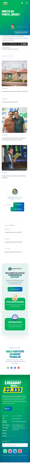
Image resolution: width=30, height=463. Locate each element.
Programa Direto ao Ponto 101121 (13, 252)
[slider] (25, 44)
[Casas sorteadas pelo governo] (14, 61)
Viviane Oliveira (6, 47)
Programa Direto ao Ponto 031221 (13, 242)
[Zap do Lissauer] (27, 3)
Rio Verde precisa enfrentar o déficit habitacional (15, 91)
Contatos (22, 425)
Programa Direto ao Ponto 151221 (13, 232)
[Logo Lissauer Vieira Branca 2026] (5, 2)
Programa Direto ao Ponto (21, 32)
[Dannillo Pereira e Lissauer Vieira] (14, 108)
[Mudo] (21, 44)
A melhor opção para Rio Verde (10, 102)
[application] (15, 44)
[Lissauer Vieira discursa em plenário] (14, 145)
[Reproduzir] (4, 44)
